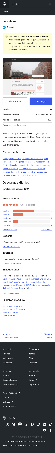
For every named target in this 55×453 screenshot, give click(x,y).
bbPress (8, 402)
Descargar (41, 101)
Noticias (6, 353)
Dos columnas (32, 175)
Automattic (11, 27)
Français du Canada (36, 282)
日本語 (26, 285)
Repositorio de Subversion (14, 309)
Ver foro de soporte (11, 246)
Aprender (7, 371)
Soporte (6, 375)
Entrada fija (41, 172)
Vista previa (15, 101)
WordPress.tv (10, 384)
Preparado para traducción (14, 175)
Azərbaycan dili (9, 279)
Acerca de (7, 349)
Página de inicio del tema (13, 125)
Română (14, 288)
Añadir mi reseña (10, 229)
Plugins (32, 358)
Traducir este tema (11, 294)
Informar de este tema (12, 263)
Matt (6, 397)
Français (6, 285)
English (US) (8, 282)
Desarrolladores (10, 380)
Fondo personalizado (12, 158)
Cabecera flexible (43, 162)
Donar (33, 380)
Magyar (19, 285)
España (12, 418)
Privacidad (8, 362)
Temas (5, 11)
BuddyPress (9, 406)
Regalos (34, 384)
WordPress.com (11, 393)
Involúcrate (34, 371)
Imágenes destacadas (25, 162)
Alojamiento (8, 358)
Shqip (21, 288)
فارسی (24, 282)
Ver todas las (46, 229)
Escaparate (34, 349)
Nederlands (35, 285)
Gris (28, 165)
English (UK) (45, 279)
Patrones (33, 362)
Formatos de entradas (40, 165)
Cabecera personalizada (32, 158)
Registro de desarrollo (12, 306)
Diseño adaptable (10, 168)
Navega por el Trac (11, 312)
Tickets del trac (9, 315)
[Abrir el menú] (51, 4)
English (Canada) (32, 279)
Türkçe (29, 288)
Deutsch (20, 279)
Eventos (33, 375)
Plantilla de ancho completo (14, 165)
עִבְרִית (13, 285)
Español (17, 282)
